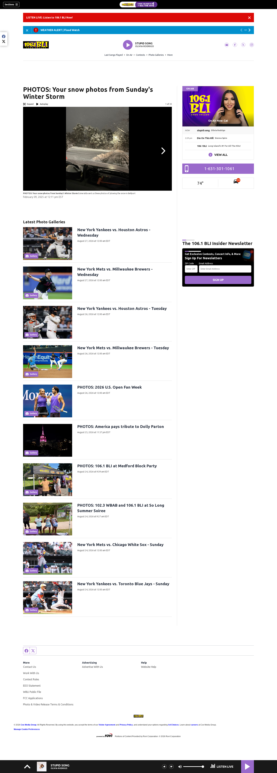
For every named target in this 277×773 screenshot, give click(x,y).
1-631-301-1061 (219, 168)
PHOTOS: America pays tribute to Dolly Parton (120, 426)
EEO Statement (32, 685)
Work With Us (31, 673)
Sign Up (218, 279)
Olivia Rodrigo (144, 46)
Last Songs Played (114, 55)
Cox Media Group (28, 725)
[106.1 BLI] (138, 4)
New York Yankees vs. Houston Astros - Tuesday (122, 308)
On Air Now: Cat (218, 120)
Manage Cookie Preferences (27, 729)
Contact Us (29, 666)
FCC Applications (33, 698)
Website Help (148, 666)
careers (194, 725)
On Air (129, 55)
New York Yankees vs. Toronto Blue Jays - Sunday (123, 584)
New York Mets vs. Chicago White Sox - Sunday (120, 544)
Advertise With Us (92, 666)
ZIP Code (189, 263)
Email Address (206, 263)
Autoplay (44, 104)
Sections (9, 4)
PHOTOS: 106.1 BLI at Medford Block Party (117, 466)
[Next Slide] (163, 151)
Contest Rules (31, 679)
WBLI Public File (32, 691)
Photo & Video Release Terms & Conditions (48, 704)
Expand (30, 104)
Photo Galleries (156, 55)
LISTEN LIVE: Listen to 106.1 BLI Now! (49, 17)
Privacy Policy (126, 725)
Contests (140, 55)
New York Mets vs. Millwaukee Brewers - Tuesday (123, 348)
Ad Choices (173, 725)
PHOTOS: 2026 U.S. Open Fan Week (109, 387)
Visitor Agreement (107, 725)
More (170, 55)
